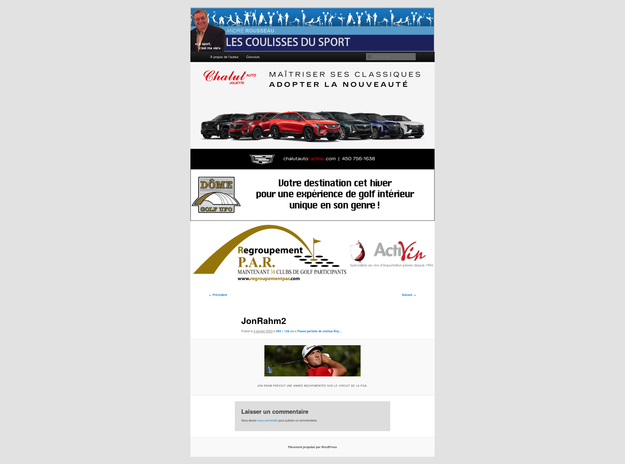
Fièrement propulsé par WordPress (312, 447)
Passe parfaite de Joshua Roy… (319, 331)
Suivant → (409, 295)
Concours (253, 56)
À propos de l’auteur (224, 56)
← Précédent (218, 295)
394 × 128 (282, 331)
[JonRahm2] (312, 360)
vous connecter (267, 420)
